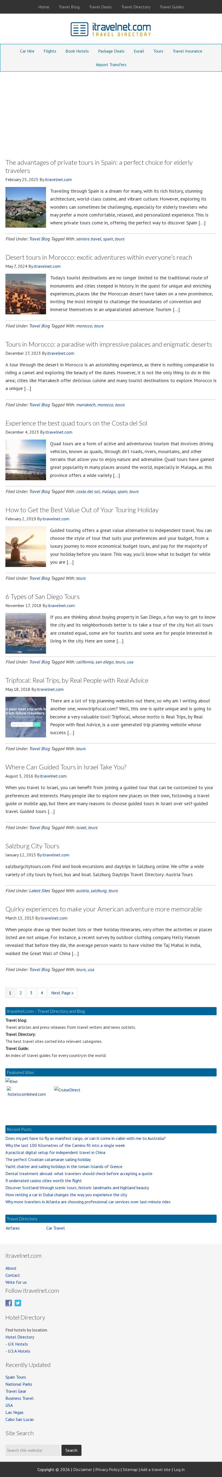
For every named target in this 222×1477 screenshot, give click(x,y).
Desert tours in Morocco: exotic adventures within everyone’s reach (98, 257)
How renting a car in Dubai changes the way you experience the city (66, 1194)
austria (82, 890)
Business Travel (19, 1398)
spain (108, 238)
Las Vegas (14, 1412)
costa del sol (88, 491)
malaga (108, 491)
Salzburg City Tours (32, 846)
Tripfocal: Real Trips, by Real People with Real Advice (76, 680)
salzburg (98, 890)
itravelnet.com (111, 30)
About (11, 1268)
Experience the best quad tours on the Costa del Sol (76, 423)
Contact (12, 1275)
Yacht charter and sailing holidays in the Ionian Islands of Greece (63, 1166)
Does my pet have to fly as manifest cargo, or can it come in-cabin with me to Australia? (85, 1138)
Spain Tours (15, 1377)
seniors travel (88, 238)
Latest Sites (39, 890)
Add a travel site (156, 1469)
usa (130, 662)
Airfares (13, 1228)
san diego (104, 662)
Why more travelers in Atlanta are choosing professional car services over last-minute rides (88, 1201)
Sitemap (130, 1469)
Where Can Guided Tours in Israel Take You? (65, 767)
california (84, 662)
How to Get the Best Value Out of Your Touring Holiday (82, 510)
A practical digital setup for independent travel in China (55, 1152)
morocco (84, 325)
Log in (179, 1469)
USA (9, 1405)
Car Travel (55, 1228)
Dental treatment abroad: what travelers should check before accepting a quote (78, 1173)
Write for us (16, 1282)
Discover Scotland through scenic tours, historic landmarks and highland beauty (77, 1187)
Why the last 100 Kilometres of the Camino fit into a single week (65, 1145)
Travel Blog (39, 238)
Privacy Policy (107, 1469)
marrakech (85, 404)
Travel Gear (15, 1391)
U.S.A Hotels (19, 1351)
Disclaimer (82, 1469)
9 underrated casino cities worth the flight (43, 1180)
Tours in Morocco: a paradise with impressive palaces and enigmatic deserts (108, 344)
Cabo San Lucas (19, 1419)
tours (119, 238)
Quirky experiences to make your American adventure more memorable (103, 909)
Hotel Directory (19, 1337)
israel (81, 827)
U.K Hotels (18, 1344)
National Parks (18, 1384)
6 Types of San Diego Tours (42, 596)
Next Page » (62, 994)
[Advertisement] (111, 112)
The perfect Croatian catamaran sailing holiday (48, 1159)
